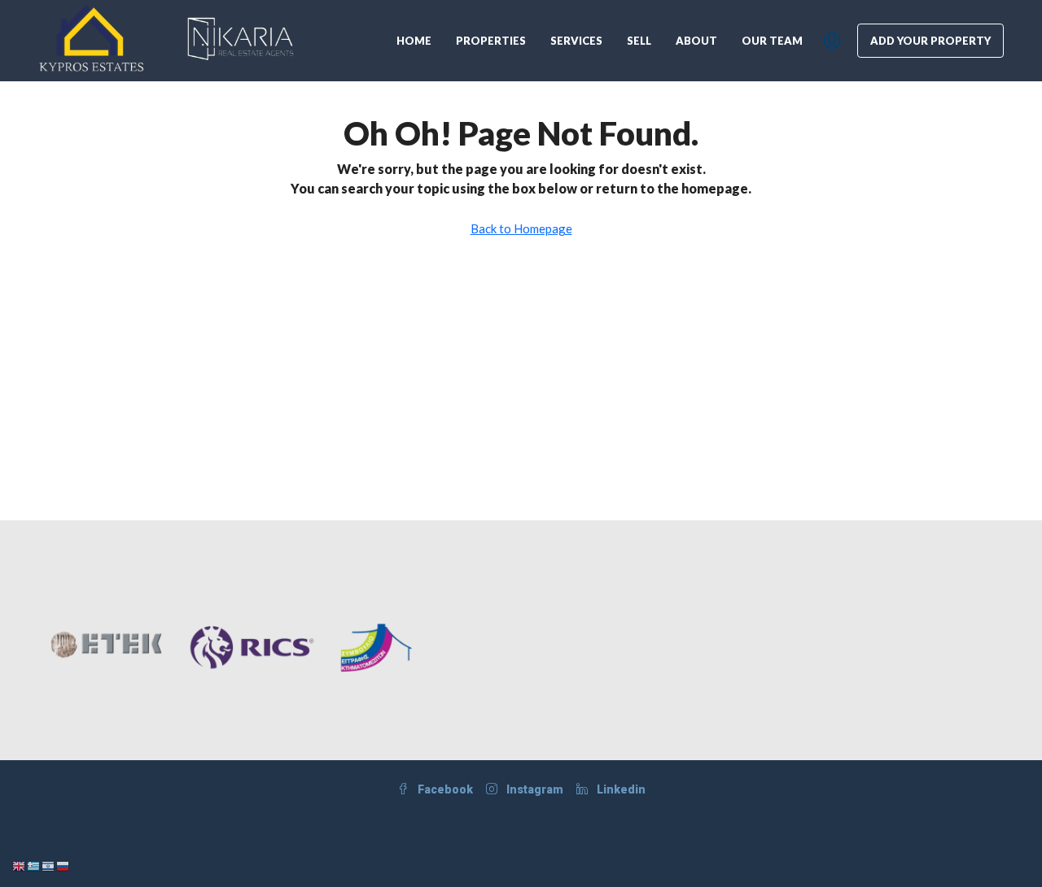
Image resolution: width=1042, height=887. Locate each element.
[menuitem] (832, 41)
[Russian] (63, 864)
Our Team (772, 40)
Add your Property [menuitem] (930, 40)
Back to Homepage (521, 228)
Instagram (533, 789)
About (696, 40)
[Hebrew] (49, 864)
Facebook (444, 789)
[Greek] (34, 864)
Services (576, 40)
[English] (19, 864)
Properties (491, 40)
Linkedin (620, 789)
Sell (639, 40)
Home (413, 40)
